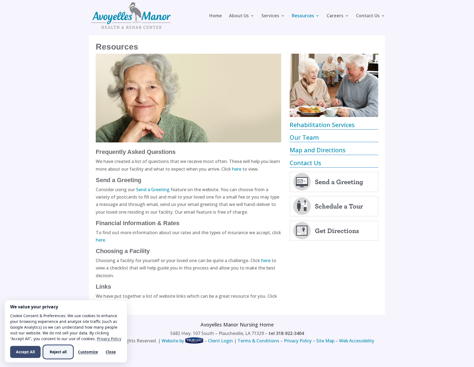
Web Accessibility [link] (356, 341)
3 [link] (327, 105)
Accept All (25, 351)
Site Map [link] (325, 341)
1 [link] (318, 105)
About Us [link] (239, 16)
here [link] (236, 169)
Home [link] (215, 16)
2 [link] (322, 105)
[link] (131, 15)
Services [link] (270, 16)
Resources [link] (303, 16)
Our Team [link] (304, 137)
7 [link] (346, 105)
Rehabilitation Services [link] (322, 125)
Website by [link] (173, 341)
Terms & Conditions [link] (258, 341)
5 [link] (336, 105)
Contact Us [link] (368, 16)
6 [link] (341, 105)
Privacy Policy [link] (298, 341)
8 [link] (350, 105)
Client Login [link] (220, 341)
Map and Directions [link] (318, 150)
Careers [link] (335, 16)
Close (111, 351)
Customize (88, 351)
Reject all (58, 351)
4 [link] (332, 105)
